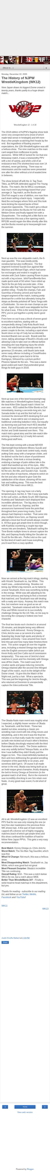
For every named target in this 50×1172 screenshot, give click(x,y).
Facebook (6, 897)
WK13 (45, 909)
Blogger (30, 1169)
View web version (25, 1112)
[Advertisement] (25, 29)
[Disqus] (25, 986)
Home (25, 1107)
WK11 (5, 906)
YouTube (20, 897)
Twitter (25, 894)
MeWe (33, 894)
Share (5, 942)
